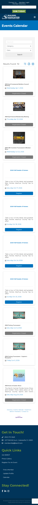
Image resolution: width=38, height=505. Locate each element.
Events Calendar (19, 409)
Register (19, 193)
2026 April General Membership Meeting (17, 116)
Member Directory (19, 4)
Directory (9, 409)
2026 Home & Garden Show (13, 385)
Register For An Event (9, 462)
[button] (25, 64)
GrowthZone (26, 502)
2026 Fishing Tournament (12, 325)
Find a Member (8, 470)
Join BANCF (6, 455)
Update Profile (8, 473)
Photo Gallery (7, 459)
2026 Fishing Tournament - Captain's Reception (16, 357)
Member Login (24, 2)
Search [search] (19, 54)
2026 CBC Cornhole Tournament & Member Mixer (18, 148)
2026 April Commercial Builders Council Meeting (17, 84)
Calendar (6, 477)
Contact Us (12, 2)
